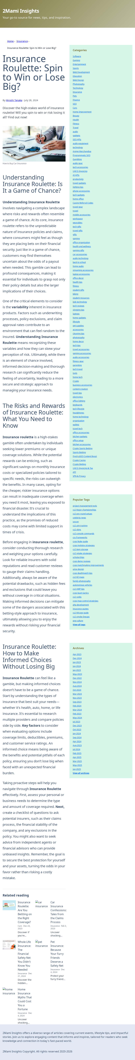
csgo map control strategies (85, 600)
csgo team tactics (81, 593)
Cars (75, 107)
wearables (77, 222)
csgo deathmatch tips (82, 573)
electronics (78, 397)
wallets (76, 424)
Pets (75, 96)
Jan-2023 (77, 670)
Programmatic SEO (81, 155)
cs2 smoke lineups (81, 616)
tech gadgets (79, 195)
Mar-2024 (77, 709)
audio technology (80, 258)
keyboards (77, 404)
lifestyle (76, 321)
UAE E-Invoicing (80, 171)
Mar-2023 (77, 694)
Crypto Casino (79, 460)
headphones (78, 412)
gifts (75, 234)
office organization (81, 242)
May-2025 (77, 765)
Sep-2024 (77, 737)
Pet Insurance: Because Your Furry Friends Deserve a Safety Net (57, 953)
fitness (76, 286)
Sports (76, 68)
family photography (82, 581)
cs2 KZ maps (78, 577)
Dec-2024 (77, 658)
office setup (78, 440)
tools (75, 373)
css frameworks (80, 537)
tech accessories (80, 167)
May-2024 (77, 717)
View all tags (79, 624)
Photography (78, 84)
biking (75, 294)
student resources (81, 298)
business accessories (82, 385)
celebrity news (79, 517)
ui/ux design (78, 569)
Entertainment (79, 64)
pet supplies (78, 325)
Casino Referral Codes (83, 202)
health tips (77, 282)
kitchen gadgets (80, 436)
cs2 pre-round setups (82, 513)
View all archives (81, 773)
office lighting (79, 400)
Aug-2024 (77, 686)
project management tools (85, 505)
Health (76, 119)
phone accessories (81, 191)
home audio (78, 266)
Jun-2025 (77, 769)
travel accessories (81, 349)
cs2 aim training (80, 525)
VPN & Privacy (79, 476)
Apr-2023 (77, 654)
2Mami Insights (21, 10)
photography (78, 337)
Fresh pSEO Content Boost (85, 456)
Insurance (22, 41)
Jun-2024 (77, 666)
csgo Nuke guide (80, 541)
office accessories (81, 432)
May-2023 (77, 674)
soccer (76, 521)
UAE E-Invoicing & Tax (83, 468)
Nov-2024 (77, 682)
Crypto (76, 381)
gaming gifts (78, 250)
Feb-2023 (77, 713)
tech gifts (77, 226)
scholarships (78, 557)
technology (78, 147)
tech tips (77, 345)
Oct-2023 (77, 729)
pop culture (78, 620)
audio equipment (80, 143)
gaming (76, 238)
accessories (78, 329)
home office (78, 199)
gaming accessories (82, 353)
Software (77, 56)
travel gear (78, 206)
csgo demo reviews (81, 561)
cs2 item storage (80, 549)
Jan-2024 (77, 733)
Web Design (78, 80)
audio (75, 131)
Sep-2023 (77, 701)
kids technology (80, 301)
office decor (78, 278)
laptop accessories (81, 274)
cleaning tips (78, 333)
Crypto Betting (79, 464)
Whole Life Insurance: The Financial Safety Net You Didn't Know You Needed (24, 955)
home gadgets (79, 317)
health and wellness (82, 246)
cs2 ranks (77, 597)
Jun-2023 (77, 662)
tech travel (77, 369)
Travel (75, 127)
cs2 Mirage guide (81, 612)
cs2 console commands (83, 533)
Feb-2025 (77, 753)
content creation (80, 389)
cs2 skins (77, 529)
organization (78, 420)
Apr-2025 (77, 757)
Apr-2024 (77, 741)
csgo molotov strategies (84, 545)
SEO (75, 103)
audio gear (78, 163)
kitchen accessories (82, 444)
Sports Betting (79, 452)
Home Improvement (82, 111)
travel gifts (77, 230)
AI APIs (76, 175)
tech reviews (78, 305)
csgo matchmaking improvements (88, 565)
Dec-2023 (77, 725)
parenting (77, 365)
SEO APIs (77, 139)
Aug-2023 (77, 745)
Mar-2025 (77, 761)
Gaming (76, 60)
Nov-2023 (77, 697)
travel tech (77, 428)
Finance (76, 100)
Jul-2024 (76, 749)
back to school (79, 262)
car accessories (80, 254)
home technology (81, 416)
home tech (77, 377)
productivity (78, 179)
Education (77, 76)
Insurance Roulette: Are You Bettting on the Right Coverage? (25, 912)
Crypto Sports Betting (82, 448)
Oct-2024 (77, 690)
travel (75, 210)
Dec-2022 (77, 678)
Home (10, 41)
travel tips (77, 393)
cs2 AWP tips (78, 589)
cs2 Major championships (84, 509)
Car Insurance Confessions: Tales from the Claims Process (59, 912)
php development (81, 604)
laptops (76, 313)
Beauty (76, 115)
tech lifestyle (78, 408)
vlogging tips (78, 309)
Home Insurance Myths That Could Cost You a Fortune (25, 999)
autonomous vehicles (82, 585)
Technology (78, 88)
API (74, 472)
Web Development (81, 72)
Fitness (76, 123)
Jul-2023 (76, 721)
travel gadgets (79, 183)
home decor (78, 341)
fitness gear (78, 361)
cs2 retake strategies (82, 553)
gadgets (76, 135)
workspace (78, 218)
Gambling (77, 159)
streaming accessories (83, 270)
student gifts (78, 290)
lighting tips (78, 187)
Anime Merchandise (82, 151)
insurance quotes (81, 608)
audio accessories (81, 357)
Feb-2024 (77, 705)
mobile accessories (81, 214)
